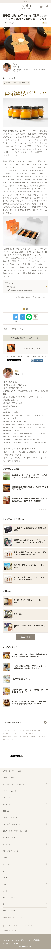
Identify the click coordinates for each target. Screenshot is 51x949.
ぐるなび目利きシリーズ (22, 940)
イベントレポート (9, 871)
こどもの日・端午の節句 (11, 824)
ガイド (5, 891)
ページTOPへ (25, 750)
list (16, 321)
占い (4, 884)
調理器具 (6, 857)
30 (45, 23)
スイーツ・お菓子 (9, 837)
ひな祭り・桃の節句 (10, 818)
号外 (4, 904)
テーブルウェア (8, 864)
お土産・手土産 (8, 778)
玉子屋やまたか (11, 82)
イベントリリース (9, 898)
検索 (47, 6)
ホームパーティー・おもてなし (14, 784)
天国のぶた (25, 82)
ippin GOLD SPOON (10, 911)
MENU (4, 6)
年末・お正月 (7, 811)
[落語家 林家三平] (13, 377)
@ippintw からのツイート (12, 917)
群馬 (5, 329)
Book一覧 (29, 926)
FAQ (14, 943)
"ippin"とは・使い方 (10, 930)
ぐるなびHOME (8, 940)
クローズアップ (8, 877)
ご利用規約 (36, 940)
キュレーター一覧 (9, 926)
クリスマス (6, 804)
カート (41, 6)
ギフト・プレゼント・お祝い (13, 771)
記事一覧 (42, 509)
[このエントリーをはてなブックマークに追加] (23, 317)
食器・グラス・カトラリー (12, 851)
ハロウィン (6, 798)
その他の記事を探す (13, 722)
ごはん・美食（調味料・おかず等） (15, 831)
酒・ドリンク (7, 844)
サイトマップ (7, 943)
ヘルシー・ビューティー (11, 791)
